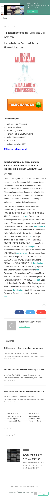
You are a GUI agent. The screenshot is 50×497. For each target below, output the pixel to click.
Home (5, 18)
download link (39, 226)
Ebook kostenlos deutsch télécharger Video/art (25, 369)
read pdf (31, 246)
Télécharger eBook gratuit (16, 149)
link (5, 296)
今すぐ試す (32, 11)
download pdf (21, 253)
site (26, 216)
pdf (29, 236)
